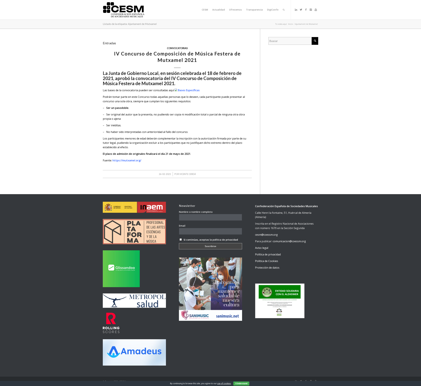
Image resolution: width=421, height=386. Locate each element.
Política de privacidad (268, 254)
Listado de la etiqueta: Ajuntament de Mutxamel (130, 23)
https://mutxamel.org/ (126, 160)
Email (182, 225)
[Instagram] (310, 9)
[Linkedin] (296, 9)
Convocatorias (177, 48)
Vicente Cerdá (187, 174)
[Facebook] (305, 9)
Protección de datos (267, 267)
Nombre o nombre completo (195, 211)
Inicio (290, 24)
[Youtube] (315, 9)
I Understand (241, 383)
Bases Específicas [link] (188, 90)
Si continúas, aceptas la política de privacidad (211, 239)
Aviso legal (261, 248)
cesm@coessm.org (266, 234)
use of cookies (224, 383)
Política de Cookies (266, 261)
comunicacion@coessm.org (289, 241)
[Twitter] (300, 9)
